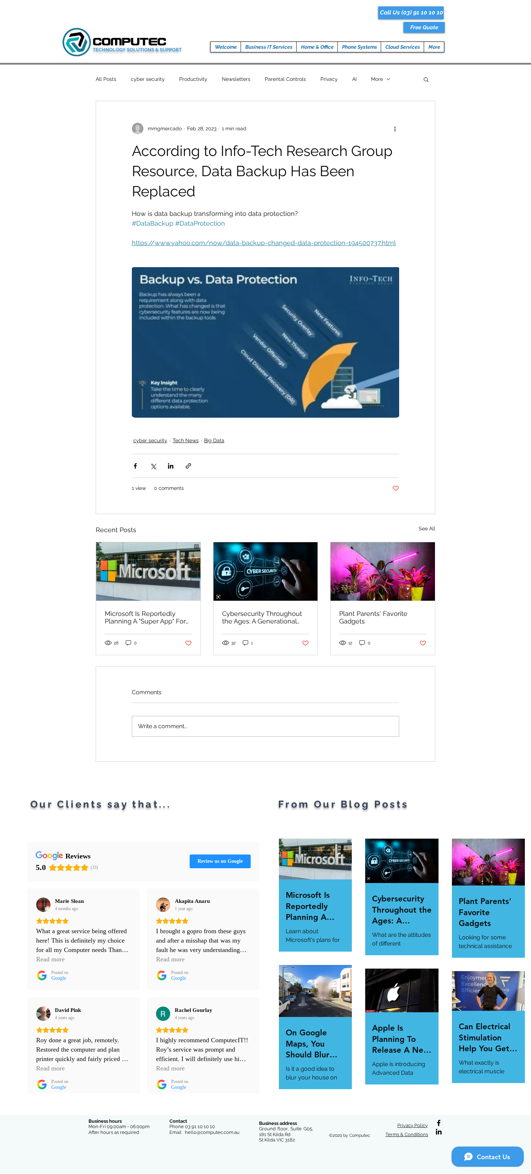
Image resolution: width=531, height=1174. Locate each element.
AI (354, 79)
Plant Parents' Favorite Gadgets (373, 617)
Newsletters (236, 79)
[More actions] (394, 128)
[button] (424, 27)
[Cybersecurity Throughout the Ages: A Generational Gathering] (265, 571)
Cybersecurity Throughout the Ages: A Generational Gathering (262, 617)
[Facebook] (439, 1123)
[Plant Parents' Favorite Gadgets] (383, 571)
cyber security (148, 79)
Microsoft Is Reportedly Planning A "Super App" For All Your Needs (145, 617)
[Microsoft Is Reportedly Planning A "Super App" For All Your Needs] (148, 571)
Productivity (193, 79)
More (377, 79)
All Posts (106, 79)
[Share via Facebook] (135, 465)
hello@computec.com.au (212, 1132)
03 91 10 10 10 (200, 1126)
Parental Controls (285, 79)
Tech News (186, 440)
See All (427, 528)
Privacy (329, 79)
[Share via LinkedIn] (170, 465)
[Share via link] (188, 465)
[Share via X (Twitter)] (153, 465)
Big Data (214, 440)
